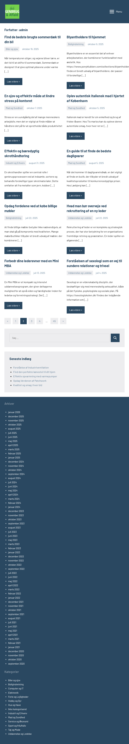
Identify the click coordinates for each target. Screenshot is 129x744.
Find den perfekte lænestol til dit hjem (34, 371)
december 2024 (16, 461)
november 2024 (16, 465)
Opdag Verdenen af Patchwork (29, 380)
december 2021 (15, 601)
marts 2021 (13, 638)
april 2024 (13, 494)
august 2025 (14, 428)
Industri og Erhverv (15, 163)
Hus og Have (14, 704)
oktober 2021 (14, 610)
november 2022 (16, 560)
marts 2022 (14, 589)
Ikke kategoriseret (17, 709)
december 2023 (16, 511)
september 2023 (16, 523)
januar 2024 (14, 507)
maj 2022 (12, 581)
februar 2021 (14, 642)
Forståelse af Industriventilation (31, 367)
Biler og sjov (12, 49)
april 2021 (13, 634)
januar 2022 (14, 597)
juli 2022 (12, 572)
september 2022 (16, 568)
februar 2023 (14, 548)
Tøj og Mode (14, 729)
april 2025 (13, 445)
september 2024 (16, 474)
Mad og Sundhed (14, 108)
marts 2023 (14, 544)
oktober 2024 (15, 469)
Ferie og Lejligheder (18, 696)
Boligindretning (76, 44)
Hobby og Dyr (14, 700)
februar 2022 (14, 593)
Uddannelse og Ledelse (80, 217)
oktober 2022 (15, 564)
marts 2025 (14, 449)
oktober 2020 (15, 659)
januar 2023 (14, 552)
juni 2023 (12, 535)
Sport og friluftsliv (17, 725)
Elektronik (13, 692)
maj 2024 (12, 490)
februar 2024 (14, 502)
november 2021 (15, 605)
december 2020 (16, 651)
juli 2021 (12, 622)
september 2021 (16, 614)
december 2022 (16, 556)
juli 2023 (12, 531)
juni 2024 (12, 486)
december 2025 (16, 416)
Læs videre (12, 81)
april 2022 (13, 585)
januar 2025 (14, 457)
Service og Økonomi (18, 721)
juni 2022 (12, 577)
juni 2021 (12, 626)
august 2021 (14, 618)
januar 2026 (14, 412)
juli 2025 (12, 432)
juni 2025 (12, 437)
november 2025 (16, 420)
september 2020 (16, 663)
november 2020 (16, 655)
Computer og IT (16, 688)
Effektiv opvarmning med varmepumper (35, 376)
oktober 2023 (15, 519)
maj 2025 (12, 441)
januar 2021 (14, 647)
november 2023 (16, 515)
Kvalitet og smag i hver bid (27, 385)
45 (54, 320)
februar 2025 (14, 453)
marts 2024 (14, 498)
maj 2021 (12, 630)
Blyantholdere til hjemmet (86, 37)
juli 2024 (12, 482)
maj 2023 (12, 539)
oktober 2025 (15, 424)
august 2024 (14, 478)
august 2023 (14, 527)
